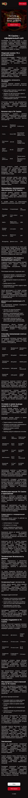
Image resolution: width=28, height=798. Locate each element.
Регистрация (22, 3)
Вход (14, 784)
